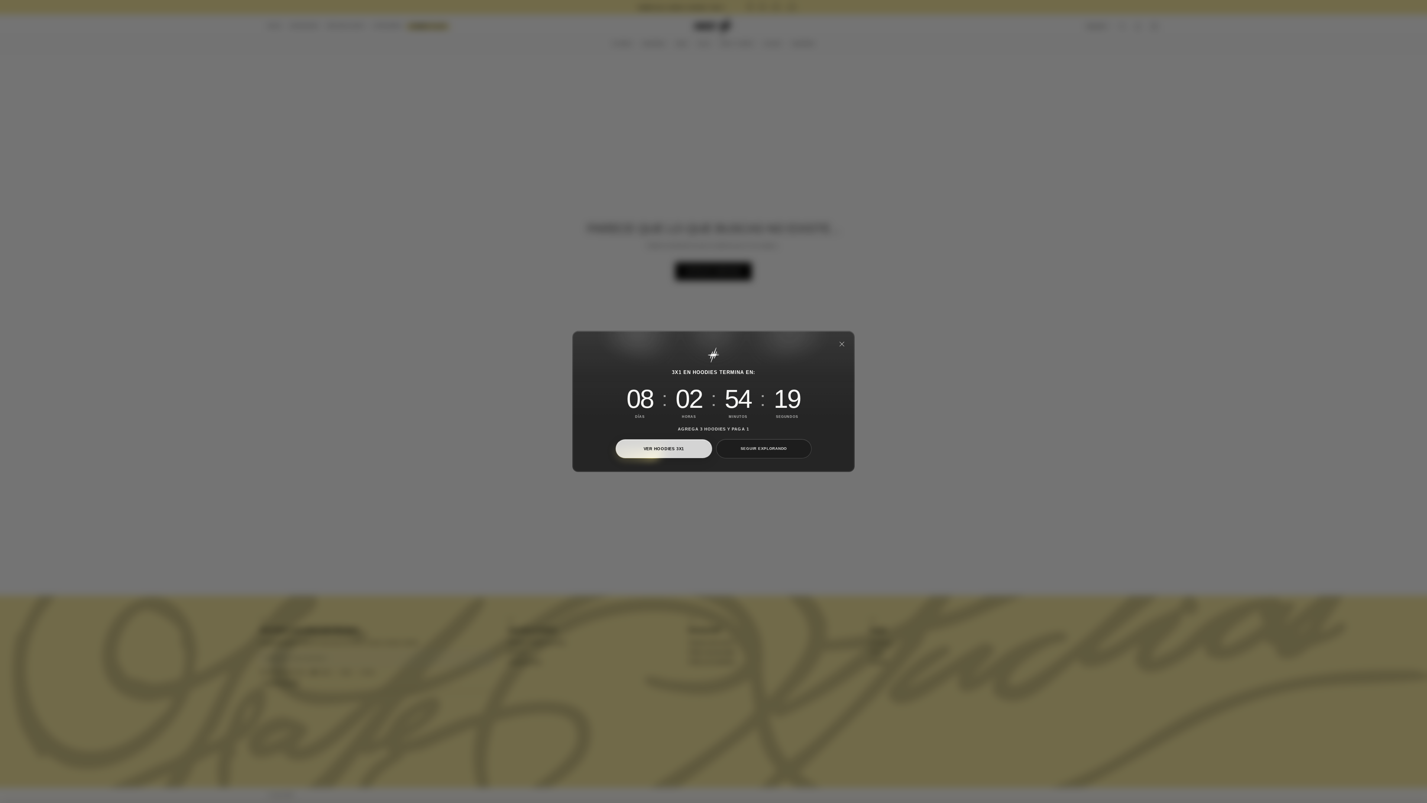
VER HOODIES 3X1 (664, 448)
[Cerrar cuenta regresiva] (842, 344)
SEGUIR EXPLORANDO (764, 448)
